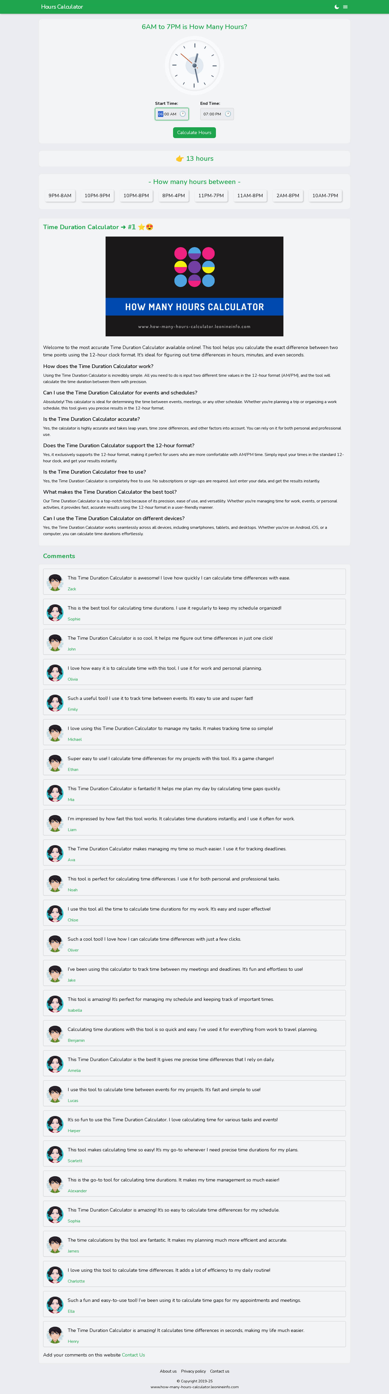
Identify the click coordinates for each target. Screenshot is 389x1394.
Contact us (219, 1371)
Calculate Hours (194, 132)
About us (168, 1371)
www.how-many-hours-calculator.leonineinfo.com (195, 1387)
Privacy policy (193, 1371)
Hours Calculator (62, 7)
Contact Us (133, 1355)
